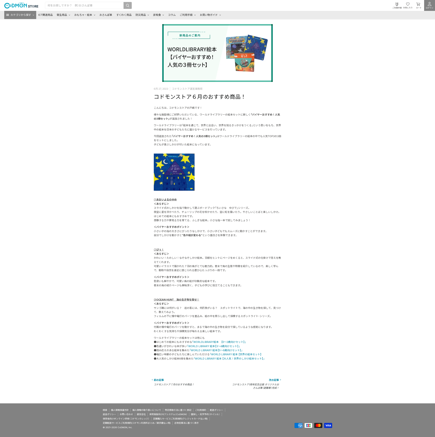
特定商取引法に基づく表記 (178, 410)
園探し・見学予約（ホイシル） (205, 414)
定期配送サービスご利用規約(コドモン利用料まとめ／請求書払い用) (137, 423)
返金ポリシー (109, 414)
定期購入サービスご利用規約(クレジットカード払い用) (180, 418)
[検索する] (128, 5)
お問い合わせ (126, 414)
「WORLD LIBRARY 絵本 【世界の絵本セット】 (236, 354)
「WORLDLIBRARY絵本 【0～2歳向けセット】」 (219, 342)
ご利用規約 (200, 410)
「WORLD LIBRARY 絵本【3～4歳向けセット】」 (213, 346)
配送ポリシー (216, 410)
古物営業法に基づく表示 (186, 423)
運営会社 (141, 414)
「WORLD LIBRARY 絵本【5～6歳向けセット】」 (215, 350)
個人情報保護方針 (120, 410)
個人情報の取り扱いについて (146, 410)
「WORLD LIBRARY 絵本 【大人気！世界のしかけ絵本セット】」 (229, 358)
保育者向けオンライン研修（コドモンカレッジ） (126, 418)
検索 (105, 410)
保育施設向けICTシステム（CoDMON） (168, 414)
